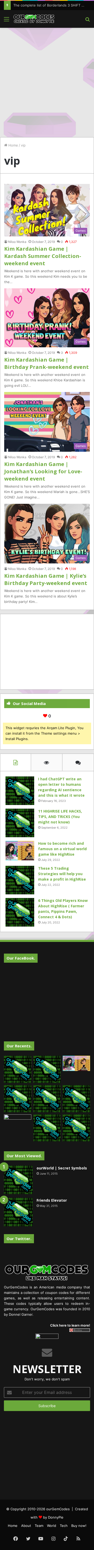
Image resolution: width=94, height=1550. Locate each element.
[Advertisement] (47, 80)
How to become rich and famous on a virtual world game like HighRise (62, 849)
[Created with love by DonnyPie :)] (34, 19)
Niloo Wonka (17, 242)
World (51, 1526)
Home (12, 145)
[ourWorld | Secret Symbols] (18, 1180)
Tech (64, 1526)
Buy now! (78, 1526)
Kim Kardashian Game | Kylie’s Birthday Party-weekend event (45, 579)
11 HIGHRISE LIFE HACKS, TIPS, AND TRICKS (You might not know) (60, 816)
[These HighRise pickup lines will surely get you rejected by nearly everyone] (17, 1122)
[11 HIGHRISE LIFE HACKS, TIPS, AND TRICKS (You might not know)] (19, 823)
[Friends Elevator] (18, 1212)
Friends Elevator (52, 1200)
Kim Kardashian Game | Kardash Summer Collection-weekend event (42, 256)
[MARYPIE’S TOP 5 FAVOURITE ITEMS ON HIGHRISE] (76, 1128)
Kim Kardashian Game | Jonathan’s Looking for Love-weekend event (43, 471)
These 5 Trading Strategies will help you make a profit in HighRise (62, 874)
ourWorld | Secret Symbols (62, 1168)
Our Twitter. (19, 1238)
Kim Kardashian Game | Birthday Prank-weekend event (46, 363)
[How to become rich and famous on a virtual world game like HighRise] (19, 850)
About (26, 1526)
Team (39, 1526)
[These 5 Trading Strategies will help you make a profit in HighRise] (19, 880)
